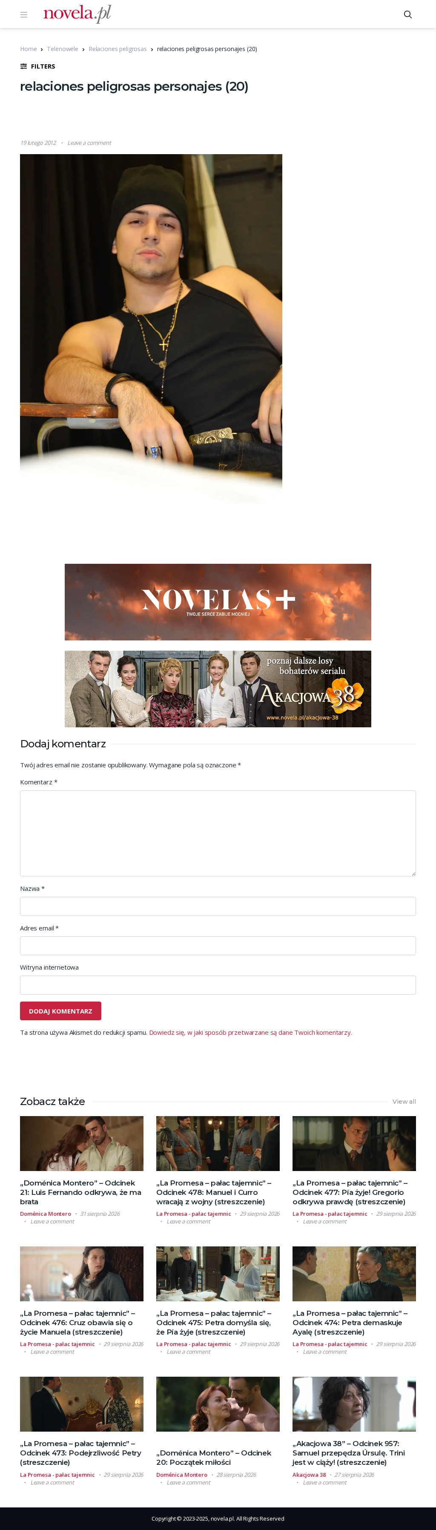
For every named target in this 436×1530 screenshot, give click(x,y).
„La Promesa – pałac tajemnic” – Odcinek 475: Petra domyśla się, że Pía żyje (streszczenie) (213, 1322)
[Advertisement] (218, 117)
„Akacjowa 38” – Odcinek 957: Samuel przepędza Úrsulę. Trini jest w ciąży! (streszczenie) (348, 1453)
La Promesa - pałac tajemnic (193, 1213)
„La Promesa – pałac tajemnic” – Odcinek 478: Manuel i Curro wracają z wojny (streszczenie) (213, 1192)
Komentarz (38, 782)
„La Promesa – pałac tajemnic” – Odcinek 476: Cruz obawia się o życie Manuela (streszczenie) (77, 1322)
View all (404, 1101)
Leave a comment (89, 142)
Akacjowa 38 (309, 1474)
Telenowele (62, 49)
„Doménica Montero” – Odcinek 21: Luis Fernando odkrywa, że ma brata (80, 1192)
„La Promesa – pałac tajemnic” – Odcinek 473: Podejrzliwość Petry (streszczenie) (80, 1453)
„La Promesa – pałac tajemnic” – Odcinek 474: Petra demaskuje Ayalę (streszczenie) (350, 1322)
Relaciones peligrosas (118, 49)
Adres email (39, 928)
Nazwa (32, 888)
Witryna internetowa (49, 967)
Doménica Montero (45, 1213)
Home (28, 49)
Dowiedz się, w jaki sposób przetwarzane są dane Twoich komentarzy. (250, 1032)
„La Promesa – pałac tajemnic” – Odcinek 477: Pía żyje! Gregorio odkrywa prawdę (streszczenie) (350, 1192)
